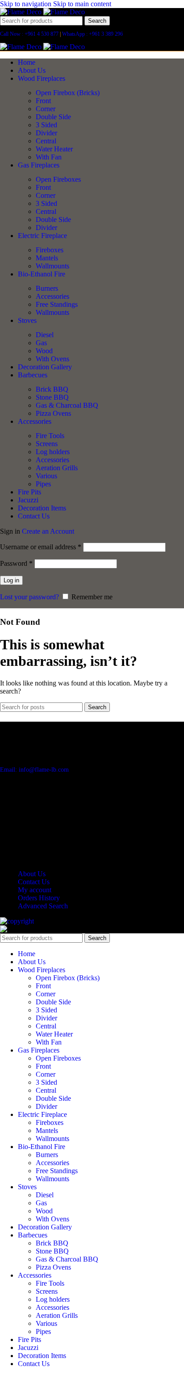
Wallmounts (52, 266)
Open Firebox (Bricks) (68, 92)
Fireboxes (49, 250)
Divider (46, 133)
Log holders (53, 452)
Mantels (47, 258)
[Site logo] (21, 12)
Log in (11, 580)
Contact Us (34, 882)
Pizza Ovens (53, 413)
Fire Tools (50, 435)
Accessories (52, 296)
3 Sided (46, 125)
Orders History (39, 898)
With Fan (49, 157)
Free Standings (57, 304)
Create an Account (48, 531)
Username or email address (40, 547)
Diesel (45, 335)
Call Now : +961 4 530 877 (29, 34)
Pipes (43, 484)
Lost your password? (29, 597)
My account (34, 890)
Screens (47, 443)
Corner (45, 109)
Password (16, 563)
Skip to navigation (26, 4)
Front (43, 100)
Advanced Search (43, 906)
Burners (47, 288)
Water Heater (54, 149)
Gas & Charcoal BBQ (67, 405)
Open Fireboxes (58, 179)
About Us (32, 874)
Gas (41, 343)
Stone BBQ (52, 397)
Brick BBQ (52, 389)
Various (46, 476)
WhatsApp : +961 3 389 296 (92, 34)
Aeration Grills (57, 468)
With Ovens (52, 359)
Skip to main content (82, 4)
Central (46, 141)
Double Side (53, 117)
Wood (44, 351)
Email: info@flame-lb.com (34, 769)
